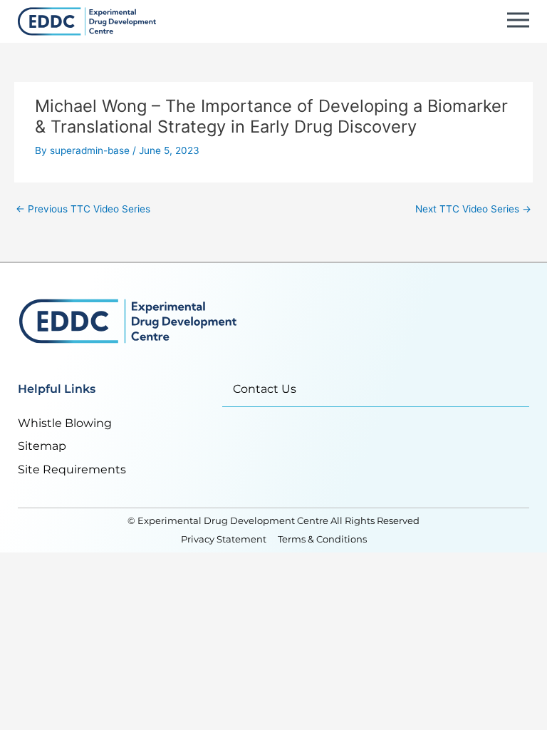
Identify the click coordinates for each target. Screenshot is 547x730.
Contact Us (264, 389)
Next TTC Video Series (473, 209)
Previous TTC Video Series (83, 209)
